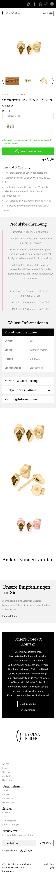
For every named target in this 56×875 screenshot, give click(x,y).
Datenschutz (8, 802)
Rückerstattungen (10, 824)
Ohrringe (6, 772)
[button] (52, 4)
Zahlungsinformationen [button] (22, 399)
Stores (5, 790)
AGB (4, 816)
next (53, 80)
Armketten (7, 776)
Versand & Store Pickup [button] (21, 381)
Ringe (4, 768)
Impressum (7, 798)
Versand (6, 812)
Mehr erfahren (9, 616)
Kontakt (6, 794)
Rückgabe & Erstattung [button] (20, 390)
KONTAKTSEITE (28, 710)
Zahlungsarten (9, 820)
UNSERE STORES (28, 703)
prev (3, 80)
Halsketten (7, 780)
